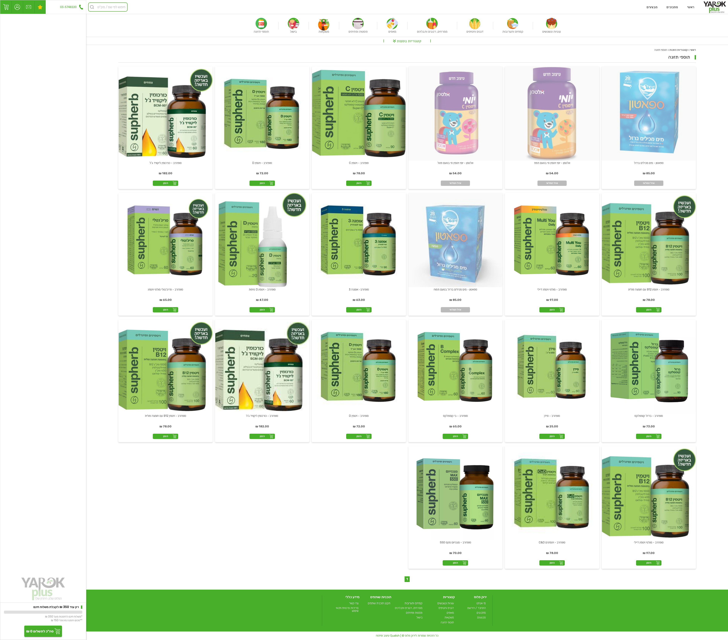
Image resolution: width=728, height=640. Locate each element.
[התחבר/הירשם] (17, 7)
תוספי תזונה (447, 622)
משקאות (449, 617)
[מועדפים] (40, 7)
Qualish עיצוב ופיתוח (388, 635)
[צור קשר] (28, 7)
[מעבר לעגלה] (6, 7)
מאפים (450, 612)
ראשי (693, 50)
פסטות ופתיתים (414, 612)
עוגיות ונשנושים (445, 603)
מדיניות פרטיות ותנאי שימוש (347, 610)
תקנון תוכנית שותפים (379, 603)
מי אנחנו (481, 603)
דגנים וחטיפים (446, 608)
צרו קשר (354, 603)
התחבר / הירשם (476, 608)
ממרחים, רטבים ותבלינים (408, 608)
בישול (419, 617)
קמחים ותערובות (413, 603)
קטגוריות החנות (678, 50)
